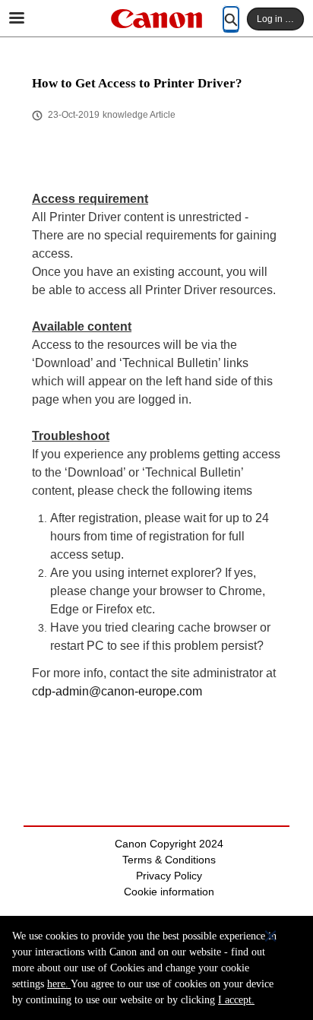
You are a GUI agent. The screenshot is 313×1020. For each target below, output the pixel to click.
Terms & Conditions (169, 860)
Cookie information (169, 891)
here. (59, 984)
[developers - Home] (156, 18)
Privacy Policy (169, 876)
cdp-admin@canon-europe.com (117, 691)
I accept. (236, 1000)
